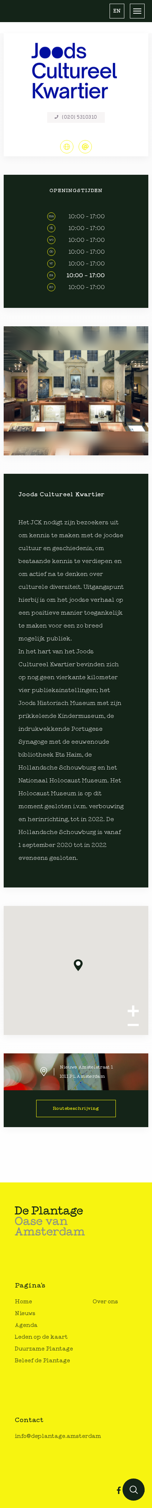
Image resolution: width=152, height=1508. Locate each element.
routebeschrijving (76, 1108)
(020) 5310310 (79, 117)
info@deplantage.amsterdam (58, 1436)
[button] (117, 11)
